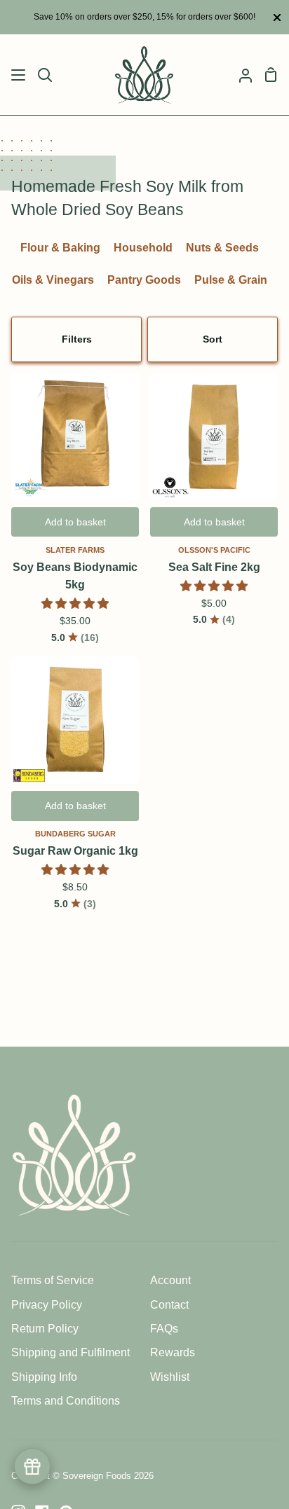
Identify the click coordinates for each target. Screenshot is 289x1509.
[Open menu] (19, 75)
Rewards (172, 1352)
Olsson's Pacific (214, 550)
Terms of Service (52, 1280)
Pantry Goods (144, 280)
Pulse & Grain (230, 280)
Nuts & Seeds (222, 248)
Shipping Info (44, 1377)
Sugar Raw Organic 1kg (75, 851)
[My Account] (240, 74)
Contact (169, 1305)
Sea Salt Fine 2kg (214, 567)
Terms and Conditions (65, 1401)
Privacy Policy (46, 1305)
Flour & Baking (60, 248)
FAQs (164, 1329)
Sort (212, 339)
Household (143, 248)
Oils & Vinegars (53, 280)
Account (170, 1280)
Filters (77, 339)
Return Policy (45, 1329)
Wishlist (169, 1377)
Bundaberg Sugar (75, 833)
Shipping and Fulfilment (70, 1352)
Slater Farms (75, 550)
